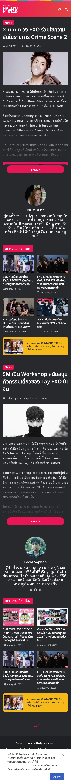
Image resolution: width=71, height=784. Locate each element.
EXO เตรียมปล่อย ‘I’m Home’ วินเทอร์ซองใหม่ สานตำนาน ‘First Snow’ (16, 323)
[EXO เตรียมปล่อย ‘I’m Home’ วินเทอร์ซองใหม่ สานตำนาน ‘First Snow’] (18, 307)
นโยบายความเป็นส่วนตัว (19, 765)
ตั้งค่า (54, 769)
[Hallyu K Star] (10, 9)
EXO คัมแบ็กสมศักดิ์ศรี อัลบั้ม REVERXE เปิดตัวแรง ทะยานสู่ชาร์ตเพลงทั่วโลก (18, 280)
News (8, 23)
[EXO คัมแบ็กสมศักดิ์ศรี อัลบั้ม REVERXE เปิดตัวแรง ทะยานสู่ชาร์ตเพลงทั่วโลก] (18, 264)
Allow (57, 776)
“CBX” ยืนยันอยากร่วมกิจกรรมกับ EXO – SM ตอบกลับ (52, 323)
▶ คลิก (39, 349)
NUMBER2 (11, 46)
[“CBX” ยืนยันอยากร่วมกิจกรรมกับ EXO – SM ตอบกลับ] (52, 307)
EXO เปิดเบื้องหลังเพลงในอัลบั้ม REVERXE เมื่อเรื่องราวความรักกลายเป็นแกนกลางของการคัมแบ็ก (51, 282)
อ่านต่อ (34, 169)
